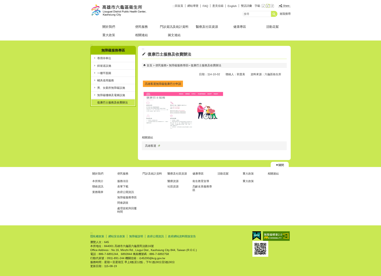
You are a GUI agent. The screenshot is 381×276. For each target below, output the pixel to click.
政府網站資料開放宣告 (182, 236)
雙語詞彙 (246, 5)
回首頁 (179, 5)
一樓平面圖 (104, 73)
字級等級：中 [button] (268, 6)
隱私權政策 (97, 236)
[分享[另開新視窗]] (284, 6)
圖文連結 (174, 35)
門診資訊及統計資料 (174, 26)
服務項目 (122, 181)
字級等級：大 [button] (272, 6)
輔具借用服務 (105, 80)
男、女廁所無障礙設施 (111, 87)
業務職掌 (97, 192)
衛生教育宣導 (200, 181)
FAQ (205, 6)
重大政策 (108, 35)
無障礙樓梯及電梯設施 (111, 95)
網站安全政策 (116, 236)
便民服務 (141, 26)
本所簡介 (97, 181)
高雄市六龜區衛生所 (123, 10)
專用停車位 (104, 58)
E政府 (256, 235)
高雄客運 (150, 145)
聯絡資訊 (97, 186)
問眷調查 (122, 202)
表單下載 (122, 186)
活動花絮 (272, 26)
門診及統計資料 (152, 173)
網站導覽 (192, 5)
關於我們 (108, 26)
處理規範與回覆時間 (127, 210)
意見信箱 (217, 5)
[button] (274, 14)
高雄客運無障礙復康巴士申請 (163, 83)
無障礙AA (276, 236)
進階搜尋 (285, 13)
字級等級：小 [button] (263, 6)
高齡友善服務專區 (202, 188)
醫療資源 (173, 181)
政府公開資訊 (125, 192)
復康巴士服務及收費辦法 (112, 102)
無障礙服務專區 (178, 65)
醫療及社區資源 (207, 26)
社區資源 (173, 186)
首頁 (149, 65)
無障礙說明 (136, 236)
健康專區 (239, 26)
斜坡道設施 (104, 65)
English (232, 6)
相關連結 (141, 35)
